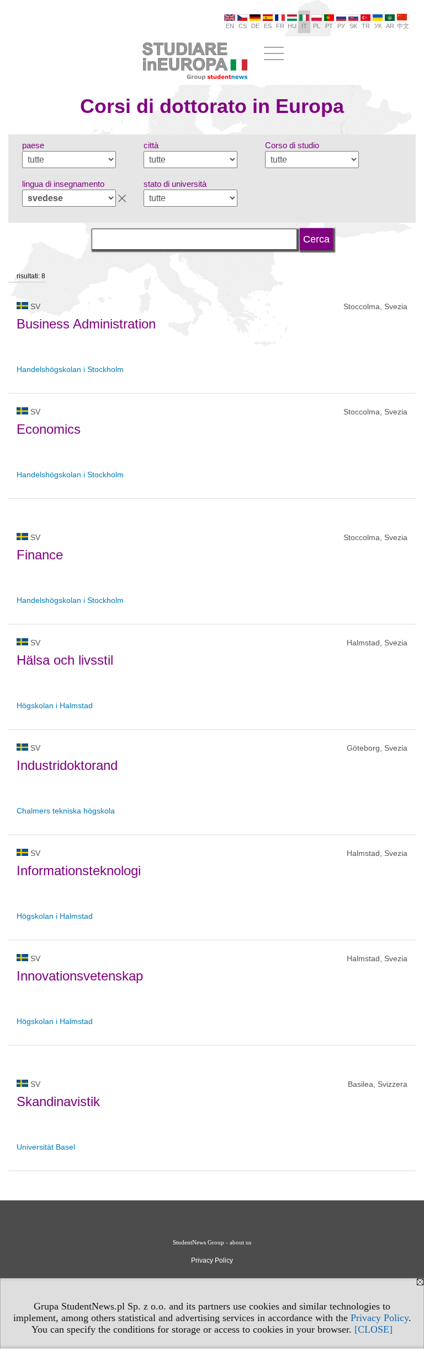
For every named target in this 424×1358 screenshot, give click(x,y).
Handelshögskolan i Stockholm (71, 369)
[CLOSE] (373, 1329)
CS (243, 26)
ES (268, 26)
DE (255, 26)
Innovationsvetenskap (80, 975)
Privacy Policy (380, 1317)
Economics (49, 429)
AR (390, 26)
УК (377, 26)
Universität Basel (46, 1147)
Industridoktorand (67, 765)
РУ (341, 26)
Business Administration (86, 323)
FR (280, 26)
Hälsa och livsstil (65, 660)
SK (353, 26)
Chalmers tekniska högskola (66, 810)
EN (230, 26)
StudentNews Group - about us (212, 1242)
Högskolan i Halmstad (55, 705)
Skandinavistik (58, 1101)
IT (304, 26)
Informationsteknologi (79, 870)
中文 (403, 26)
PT (329, 26)
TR (366, 26)
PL (316, 26)
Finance (40, 554)
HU (292, 26)
